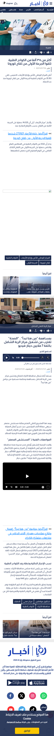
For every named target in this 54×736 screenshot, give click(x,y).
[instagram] (32, 695)
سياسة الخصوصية (14, 722)
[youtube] (10, 709)
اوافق (27, 730)
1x (13, 357)
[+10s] (48, 357)
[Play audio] (6, 357)
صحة (21, 10)
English (9, 3)
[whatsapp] (43, 695)
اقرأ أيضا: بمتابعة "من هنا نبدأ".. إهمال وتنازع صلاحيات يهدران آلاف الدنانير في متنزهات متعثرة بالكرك (28, 533)
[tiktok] (32, 709)
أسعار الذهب (39, 10)
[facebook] (10, 695)
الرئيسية (50, 10)
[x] (21, 695)
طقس (3, 10)
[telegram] (21, 709)
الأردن (28, 10)
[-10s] (42, 357)
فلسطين (12, 10)
